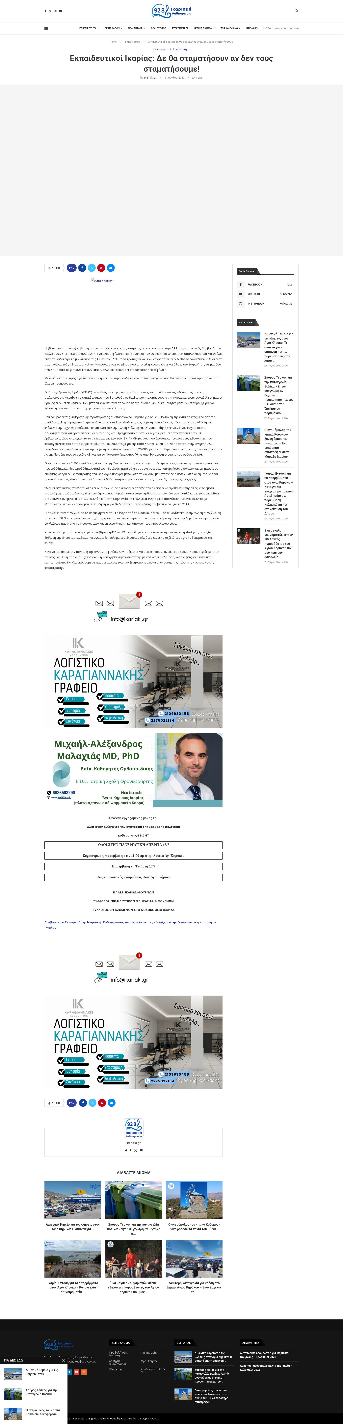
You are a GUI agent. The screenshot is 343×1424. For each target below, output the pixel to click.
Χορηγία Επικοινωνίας (117, 1362)
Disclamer (115, 1369)
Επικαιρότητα (87, 28)
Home (113, 41)
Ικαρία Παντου (203, 28)
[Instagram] (55, 11)
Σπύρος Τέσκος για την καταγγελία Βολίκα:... (41, 1392)
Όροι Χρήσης (149, 1361)
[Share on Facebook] (82, 268)
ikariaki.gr (150, 77)
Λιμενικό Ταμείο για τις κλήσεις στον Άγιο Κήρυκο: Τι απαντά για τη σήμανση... (213, 1356)
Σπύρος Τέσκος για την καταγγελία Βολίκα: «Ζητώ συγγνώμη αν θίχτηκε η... (133, 1229)
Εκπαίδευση (132, 41)
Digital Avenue (150, 1418)
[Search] (297, 11)
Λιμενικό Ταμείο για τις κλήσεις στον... (42, 1372)
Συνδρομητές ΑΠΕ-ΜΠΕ (153, 1370)
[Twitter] (50, 11)
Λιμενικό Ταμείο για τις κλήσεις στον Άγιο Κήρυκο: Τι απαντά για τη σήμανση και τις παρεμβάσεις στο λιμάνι (278, 347)
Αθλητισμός (158, 28)
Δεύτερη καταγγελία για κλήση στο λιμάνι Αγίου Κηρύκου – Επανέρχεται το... (194, 1287)
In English (252, 28)
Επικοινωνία (149, 1352)
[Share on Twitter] (92, 268)
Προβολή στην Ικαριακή (118, 1354)
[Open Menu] (46, 28)
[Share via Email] (111, 268)
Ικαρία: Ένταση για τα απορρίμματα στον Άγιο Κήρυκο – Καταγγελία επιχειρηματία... (72, 1287)
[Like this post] (72, 268)
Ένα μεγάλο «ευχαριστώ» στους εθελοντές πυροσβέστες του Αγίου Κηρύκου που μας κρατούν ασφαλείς (278, 544)
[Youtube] (60, 11)
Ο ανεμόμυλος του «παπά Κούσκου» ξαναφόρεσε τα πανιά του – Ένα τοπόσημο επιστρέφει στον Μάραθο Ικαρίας (277, 443)
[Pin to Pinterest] (101, 268)
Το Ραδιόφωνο (229, 28)
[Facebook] (45, 11)
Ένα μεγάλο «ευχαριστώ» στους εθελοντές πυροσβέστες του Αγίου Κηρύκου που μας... (133, 1287)
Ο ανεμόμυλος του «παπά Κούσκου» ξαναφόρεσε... (43, 1412)
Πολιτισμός (135, 28)
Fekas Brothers (130, 1418)
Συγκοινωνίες (180, 28)
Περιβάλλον (112, 28)
